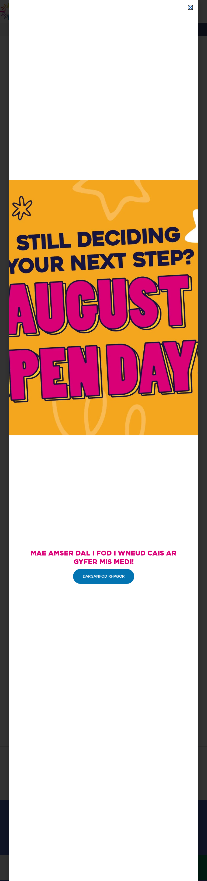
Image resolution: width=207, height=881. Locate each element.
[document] (103, 440)
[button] (190, 7)
